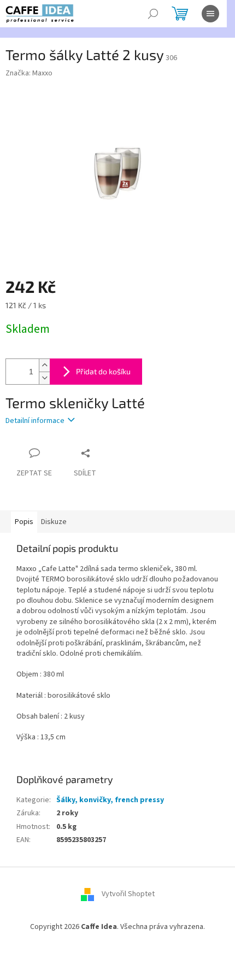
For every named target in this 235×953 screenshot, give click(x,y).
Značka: (28, 73)
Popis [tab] (24, 521)
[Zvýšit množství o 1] (44, 365)
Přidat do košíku (103, 371)
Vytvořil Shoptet (128, 894)
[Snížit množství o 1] (44, 378)
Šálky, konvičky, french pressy (110, 800)
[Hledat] (153, 14)
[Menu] (210, 14)
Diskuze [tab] (54, 521)
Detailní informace (34, 420)
